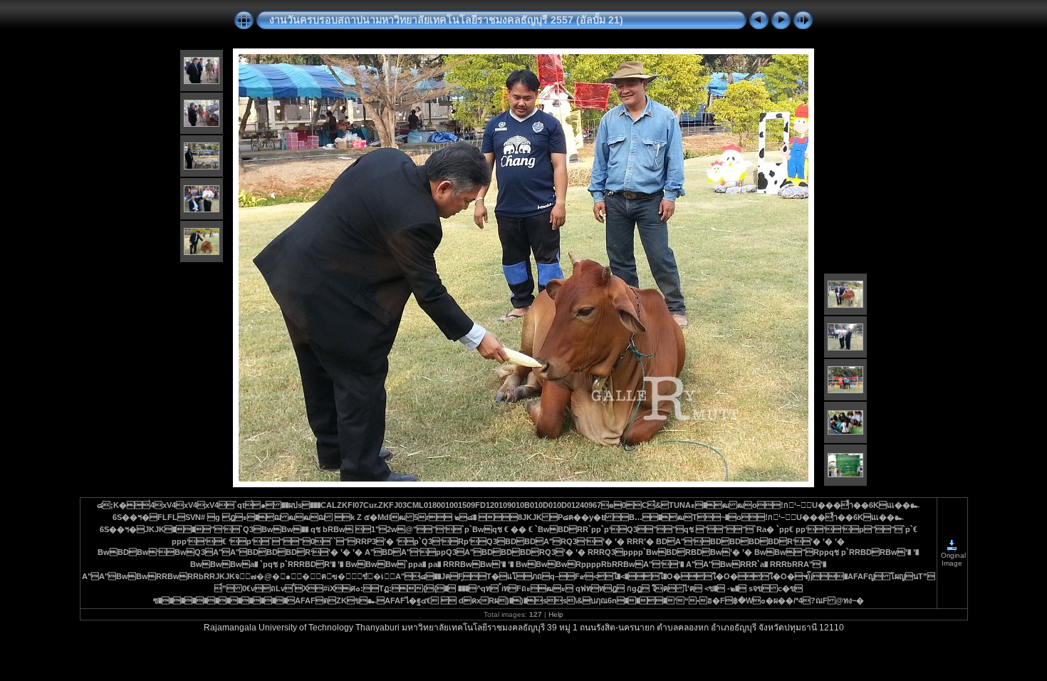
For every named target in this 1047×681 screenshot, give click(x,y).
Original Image (952, 559)
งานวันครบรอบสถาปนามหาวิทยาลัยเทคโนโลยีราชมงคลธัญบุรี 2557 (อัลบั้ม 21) (446, 20)
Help (555, 614)
